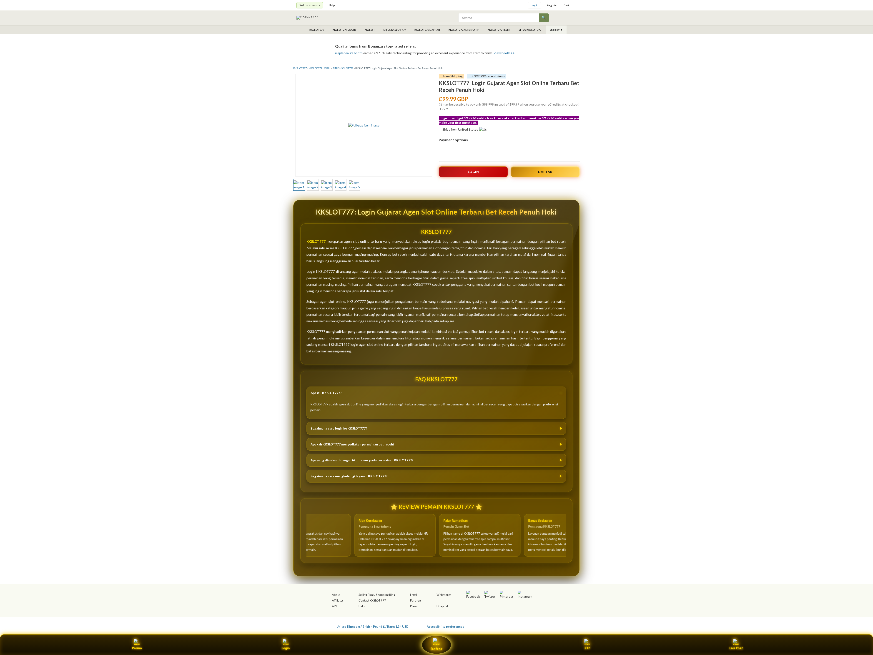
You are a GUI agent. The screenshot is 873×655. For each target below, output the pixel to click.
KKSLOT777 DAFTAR (427, 29)
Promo (137, 648)
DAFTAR (545, 172)
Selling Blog (366, 595)
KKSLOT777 (316, 29)
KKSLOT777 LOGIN (344, 29)
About (336, 595)
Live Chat (736, 648)
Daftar (436, 648)
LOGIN (473, 172)
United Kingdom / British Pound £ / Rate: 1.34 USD (372, 626)
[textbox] (499, 17)
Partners (415, 600)
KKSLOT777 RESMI (499, 29)
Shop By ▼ (556, 29)
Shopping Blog (385, 595)
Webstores (443, 595)
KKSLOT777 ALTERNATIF (464, 29)
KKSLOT (370, 29)
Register (552, 5)
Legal (413, 595)
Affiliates (338, 600)
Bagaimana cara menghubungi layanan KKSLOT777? (349, 476)
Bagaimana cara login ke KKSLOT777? (339, 428)
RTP (587, 648)
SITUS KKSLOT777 (395, 29)
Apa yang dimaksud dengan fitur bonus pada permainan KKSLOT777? (362, 460)
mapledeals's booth (349, 53)
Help (332, 5)
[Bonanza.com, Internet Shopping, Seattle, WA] (510, 625)
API (334, 606)
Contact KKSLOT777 (372, 600)
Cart (566, 5)
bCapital (442, 606)
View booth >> (504, 53)
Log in (534, 5)
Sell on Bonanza (309, 5)
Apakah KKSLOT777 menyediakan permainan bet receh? (352, 444)
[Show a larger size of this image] (299, 185)
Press (413, 606)
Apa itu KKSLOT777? (326, 393)
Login (286, 648)
